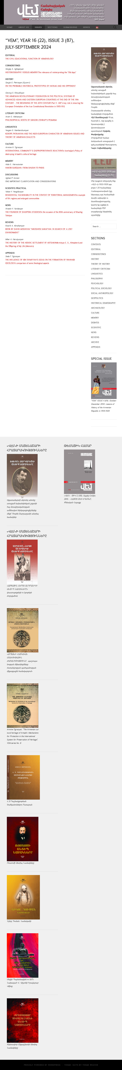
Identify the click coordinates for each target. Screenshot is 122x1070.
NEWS (93, 332)
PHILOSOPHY (97, 278)
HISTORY (95, 259)
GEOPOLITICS (97, 298)
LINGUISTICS (97, 273)
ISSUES (38, 27)
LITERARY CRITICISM (100, 268)
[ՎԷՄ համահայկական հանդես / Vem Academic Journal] (61, 12)
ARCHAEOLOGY (98, 308)
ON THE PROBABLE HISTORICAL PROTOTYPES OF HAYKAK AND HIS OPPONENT (40, 86)
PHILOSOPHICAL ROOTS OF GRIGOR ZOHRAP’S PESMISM (31, 120)
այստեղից (95, 215)
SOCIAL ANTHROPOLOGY (102, 293)
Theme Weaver (90, 1065)
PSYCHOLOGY (97, 283)
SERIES (86, 27)
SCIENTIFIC (96, 327)
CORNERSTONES (98, 254)
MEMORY (95, 317)
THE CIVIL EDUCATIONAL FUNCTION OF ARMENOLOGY (29, 58)
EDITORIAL (96, 249)
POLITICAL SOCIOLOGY (101, 288)
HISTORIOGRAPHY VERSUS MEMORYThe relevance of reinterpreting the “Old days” (40, 72)
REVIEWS (95, 337)
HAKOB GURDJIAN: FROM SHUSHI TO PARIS (24, 167)
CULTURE (95, 312)
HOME (10, 27)
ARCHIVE (95, 342)
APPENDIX (95, 347)
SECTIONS (53, 27)
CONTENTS (96, 244)
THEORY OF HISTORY (100, 264)
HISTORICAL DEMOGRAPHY (103, 303)
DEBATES (95, 322)
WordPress (54, 1065)
